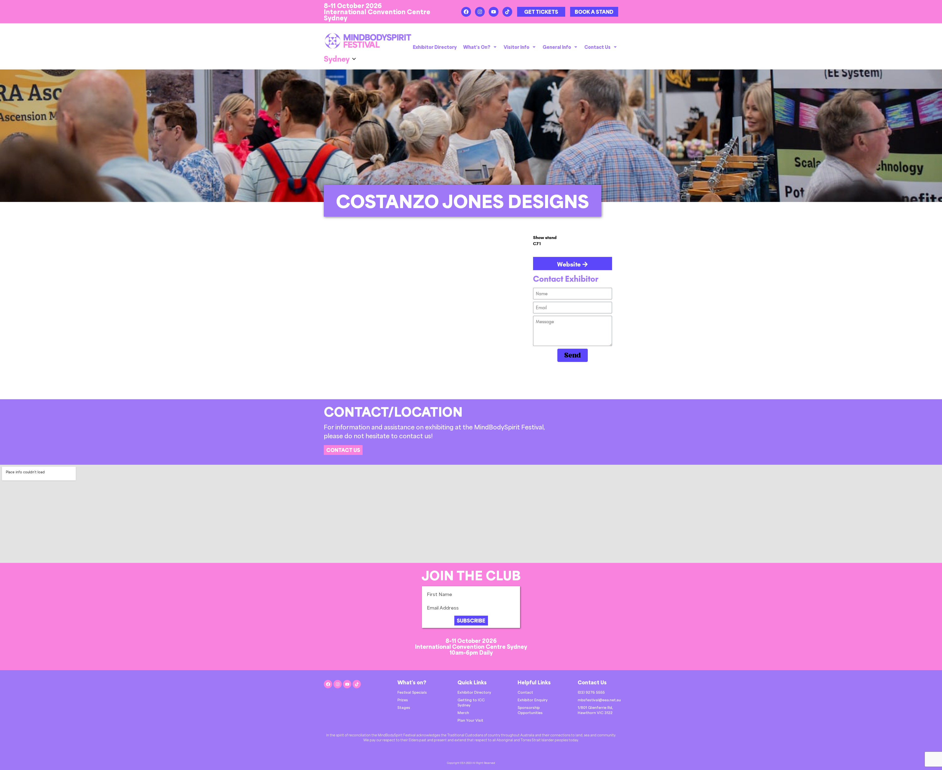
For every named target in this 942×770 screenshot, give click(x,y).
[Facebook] (466, 12)
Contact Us (597, 46)
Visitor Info (516, 46)
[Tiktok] (507, 12)
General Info (557, 46)
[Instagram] (480, 12)
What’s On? (476, 46)
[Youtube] (493, 12)
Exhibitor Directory (435, 46)
